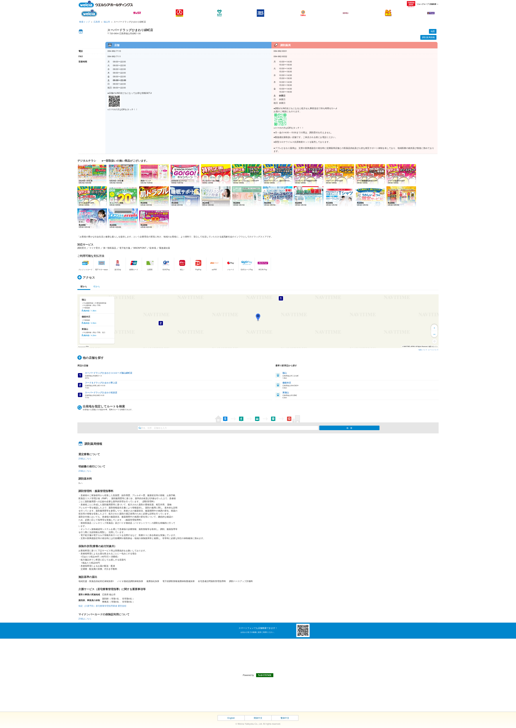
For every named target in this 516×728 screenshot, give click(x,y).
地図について (422, 350)
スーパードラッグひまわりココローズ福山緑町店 (108, 372)
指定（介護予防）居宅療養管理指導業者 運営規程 (102, 605)
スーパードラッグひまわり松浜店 (101, 392)
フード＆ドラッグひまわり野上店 (101, 382)
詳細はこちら (84, 458)
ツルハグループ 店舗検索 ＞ (428, 4)
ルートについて (433, 350)
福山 (284, 372)
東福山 (285, 392)
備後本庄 (286, 382)
